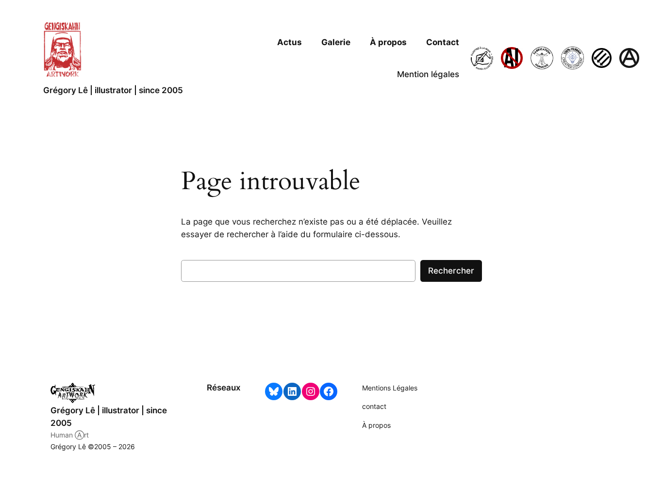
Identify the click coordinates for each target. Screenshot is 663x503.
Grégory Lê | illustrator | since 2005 (113, 90)
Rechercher (451, 271)
